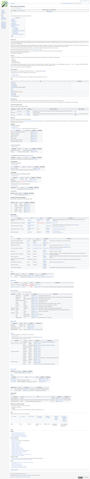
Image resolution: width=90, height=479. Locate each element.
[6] (24, 114)
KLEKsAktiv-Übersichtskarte (16, 128)
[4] (24, 111)
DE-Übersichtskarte (23, 436)
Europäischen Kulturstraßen (34, 49)
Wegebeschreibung (15, 127)
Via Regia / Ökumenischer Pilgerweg (48, 342)
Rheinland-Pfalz (13, 321)
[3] (21, 111)
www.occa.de (55, 222)
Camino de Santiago (15, 439)
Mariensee (32, 284)
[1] (70, 64)
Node (66, 425)
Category (12, 469)
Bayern (68, 219)
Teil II (19, 463)
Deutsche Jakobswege (15, 436)
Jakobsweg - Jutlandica (15, 445)
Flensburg (22, 179)
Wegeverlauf (27, 450)
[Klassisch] (23, 419)
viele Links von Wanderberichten (17, 464)
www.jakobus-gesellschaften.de (60, 226)
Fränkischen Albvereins (66, 245)
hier (44, 409)
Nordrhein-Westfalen (14, 290)
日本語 (24, 10)
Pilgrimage (16, 469)
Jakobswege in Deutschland (16, 443)
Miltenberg (29, 220)
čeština (12, 10)
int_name (12, 91)
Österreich (12, 394)
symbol (12, 94)
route (12, 84)
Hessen (11, 271)
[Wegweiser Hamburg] (48, 419)
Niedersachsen (13, 280)
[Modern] (15, 419)
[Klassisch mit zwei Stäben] (39, 419)
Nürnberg (28, 245)
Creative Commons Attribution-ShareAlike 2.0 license (25, 475)
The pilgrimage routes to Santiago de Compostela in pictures (22, 454)
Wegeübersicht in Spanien (16, 441)
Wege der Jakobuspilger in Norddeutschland (19, 435)
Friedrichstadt (22, 181)
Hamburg (23, 286)
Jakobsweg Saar (13, 378)
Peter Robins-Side (15, 440)
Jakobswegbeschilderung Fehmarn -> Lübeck (19, 466)
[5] (21, 114)
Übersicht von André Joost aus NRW (18, 455)
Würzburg (29, 248)
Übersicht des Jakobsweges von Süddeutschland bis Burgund (22, 459)
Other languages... (50, 11)
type (12, 82)
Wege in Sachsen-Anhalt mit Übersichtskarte (19, 467)
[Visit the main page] (4, 4)
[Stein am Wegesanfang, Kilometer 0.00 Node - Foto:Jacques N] (64, 419)
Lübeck (79, 113)
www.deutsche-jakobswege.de (58, 232)
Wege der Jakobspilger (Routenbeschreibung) (19, 451)
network (12, 93)
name (12, 90)
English (18, 10)
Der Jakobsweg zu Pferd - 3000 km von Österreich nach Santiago (22, 462)
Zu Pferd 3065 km (15, 463)
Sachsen (12, 333)
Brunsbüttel (27, 181)
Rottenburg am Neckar (41, 222)
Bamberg (28, 240)
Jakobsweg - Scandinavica (16, 446)
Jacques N (63, 426)
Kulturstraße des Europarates (16, 450)
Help (88, 9)
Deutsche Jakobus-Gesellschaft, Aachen (18, 434)
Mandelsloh (32, 285)
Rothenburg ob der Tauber (16, 75)
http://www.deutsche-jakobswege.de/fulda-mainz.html (44, 276)
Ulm (37, 225)
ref (11, 88)
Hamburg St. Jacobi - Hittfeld (15, 286)
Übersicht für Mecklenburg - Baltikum (18, 449)
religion (12, 96)
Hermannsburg (27, 285)
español (21, 10)
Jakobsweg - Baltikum (15, 444)
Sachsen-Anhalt (13, 369)
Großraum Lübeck (15, 74)
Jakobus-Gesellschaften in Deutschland (18, 432)
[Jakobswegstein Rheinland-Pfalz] (56, 419)
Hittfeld (26, 284)
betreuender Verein (15, 335)
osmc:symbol (13, 87)
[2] (73, 64)
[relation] (28, 111)
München (28, 256)
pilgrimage (13, 85)
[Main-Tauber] (31, 419)
